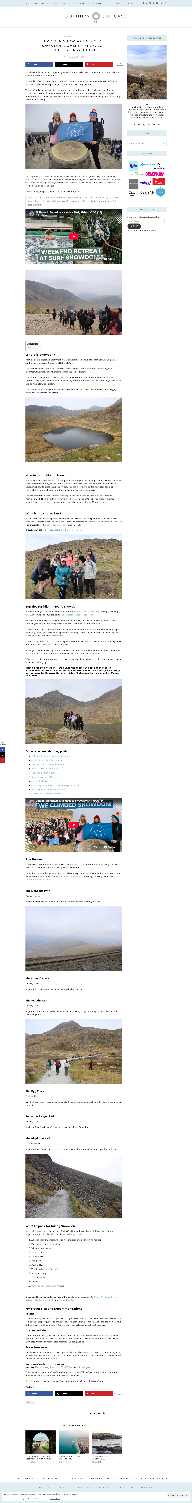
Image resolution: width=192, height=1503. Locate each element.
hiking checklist (76, 1234)
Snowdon (30, 1402)
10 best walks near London (44, 768)
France (96, 1297)
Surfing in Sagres (39, 781)
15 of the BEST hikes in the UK (62, 530)
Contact (130, 3)
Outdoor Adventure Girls (37, 879)
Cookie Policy (55, 1499)
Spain (51, 1300)
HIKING (77, 37)
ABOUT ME (40, 3)
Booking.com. (105, 1335)
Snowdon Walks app (72, 876)
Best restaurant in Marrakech (46, 777)
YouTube (67, 1367)
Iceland (29, 1300)
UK (83, 37)
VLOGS (54, 3)
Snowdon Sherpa (55, 524)
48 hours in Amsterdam (43, 772)
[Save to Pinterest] (2, 760)
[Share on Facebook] (2, 749)
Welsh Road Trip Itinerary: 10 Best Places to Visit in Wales (38, 1457)
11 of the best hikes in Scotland (46, 793)
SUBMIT (134, 226)
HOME (28, 3)
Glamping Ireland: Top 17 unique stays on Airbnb (55, 785)
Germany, (105, 1297)
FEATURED (68, 37)
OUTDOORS (80, 3)
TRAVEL (65, 3)
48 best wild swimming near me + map (50, 756)
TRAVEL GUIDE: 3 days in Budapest (48, 764)
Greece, (114, 1297)
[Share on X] (2, 755)
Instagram (85, 1367)
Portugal (43, 1300)
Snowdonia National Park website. (79, 614)
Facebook (41, 1367)
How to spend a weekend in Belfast (48, 789)
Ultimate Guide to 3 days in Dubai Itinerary (71, 1457)
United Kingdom (67, 1300)
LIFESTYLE (96, 3)
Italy (36, 1300)
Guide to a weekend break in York (48, 760)
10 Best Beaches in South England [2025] (103, 1457)
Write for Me (115, 3)
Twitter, (55, 1367)
